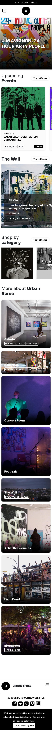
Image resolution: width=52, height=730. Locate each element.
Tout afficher (40, 78)
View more (15, 213)
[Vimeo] (32, 703)
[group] (26, 43)
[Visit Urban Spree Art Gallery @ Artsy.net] (38, 703)
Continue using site (24, 725)
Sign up (34, 2)
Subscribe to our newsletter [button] (26, 698)
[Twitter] (20, 703)
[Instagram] (26, 703)
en (16, 2)
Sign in (25, 2)
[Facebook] (14, 703)
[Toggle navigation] (48, 10)
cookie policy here (25, 721)
